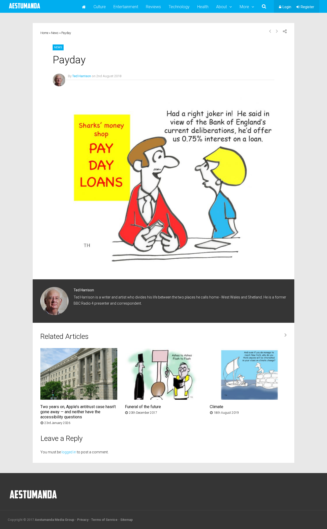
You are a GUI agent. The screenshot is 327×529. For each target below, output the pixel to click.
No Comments (78, 83)
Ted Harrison (81, 76)
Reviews (153, 6)
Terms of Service (104, 520)
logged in (69, 452)
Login (287, 7)
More (244, 6)
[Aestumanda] (24, 8)
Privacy (82, 520)
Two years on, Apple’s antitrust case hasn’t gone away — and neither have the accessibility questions (78, 411)
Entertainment (125, 6)
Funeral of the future (143, 406)
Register (307, 7)
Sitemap (126, 520)
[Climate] (248, 398)
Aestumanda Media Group (54, 520)
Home (44, 33)
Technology (179, 6)
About (221, 6)
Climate (216, 406)
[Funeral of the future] (163, 398)
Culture (100, 6)
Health (202, 6)
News (55, 33)
